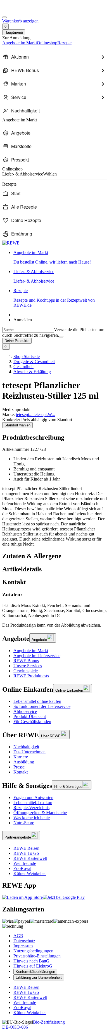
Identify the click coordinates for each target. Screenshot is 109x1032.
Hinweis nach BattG (31, 961)
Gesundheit (23, 366)
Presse (19, 767)
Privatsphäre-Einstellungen (37, 955)
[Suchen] (61, 337)
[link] (60, 257)
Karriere (20, 756)
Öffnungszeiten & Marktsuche (40, 812)
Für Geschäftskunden (32, 721)
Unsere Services (27, 665)
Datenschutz (24, 940)
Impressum (23, 945)
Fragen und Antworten (33, 797)
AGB (18, 935)
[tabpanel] (54, 605)
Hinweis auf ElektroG (32, 966)
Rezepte (54, 298)
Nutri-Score (23, 822)
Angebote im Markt (30, 650)
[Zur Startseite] (21, 10)
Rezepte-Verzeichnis (31, 807)
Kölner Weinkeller (29, 873)
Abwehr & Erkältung (32, 371)
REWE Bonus (26, 660)
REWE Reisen (26, 848)
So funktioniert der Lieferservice (41, 706)
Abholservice (25, 711)
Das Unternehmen (29, 751)
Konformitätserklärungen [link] (35, 971)
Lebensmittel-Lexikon (32, 802)
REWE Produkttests (31, 675)
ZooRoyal (22, 868)
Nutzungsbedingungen (33, 950)
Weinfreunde (24, 863)
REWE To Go (26, 853)
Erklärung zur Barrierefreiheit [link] (39, 977)
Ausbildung (23, 761)
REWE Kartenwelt (30, 858)
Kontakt (20, 772)
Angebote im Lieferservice (36, 655)
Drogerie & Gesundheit (34, 361)
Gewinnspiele (25, 670)
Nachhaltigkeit (26, 746)
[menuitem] (54, 57)
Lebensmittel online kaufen (37, 701)
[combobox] (28, 330)
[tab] (54, 556)
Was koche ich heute (31, 817)
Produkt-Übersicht (29, 716)
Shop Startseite (26, 356)
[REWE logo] (11, 243)
